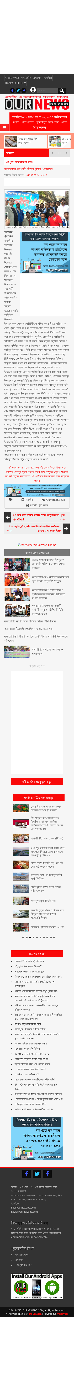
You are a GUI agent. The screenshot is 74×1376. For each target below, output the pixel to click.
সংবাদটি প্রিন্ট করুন (39, 505)
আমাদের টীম (26, 77)
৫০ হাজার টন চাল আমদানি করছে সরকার (32, 1053)
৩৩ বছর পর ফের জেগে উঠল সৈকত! (30, 1069)
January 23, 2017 (36, 174)
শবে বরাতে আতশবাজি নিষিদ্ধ (27, 1048)
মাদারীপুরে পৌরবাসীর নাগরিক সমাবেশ (30, 1029)
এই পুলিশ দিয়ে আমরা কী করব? (28, 966)
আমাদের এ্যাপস (21, 1254)
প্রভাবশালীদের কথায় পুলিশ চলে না (29, 961)
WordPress (62, 1314)
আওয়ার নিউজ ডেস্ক (14, 175)
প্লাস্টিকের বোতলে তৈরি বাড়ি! (27, 1074)
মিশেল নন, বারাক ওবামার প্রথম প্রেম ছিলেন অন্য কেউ (38, 976)
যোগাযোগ (37, 77)
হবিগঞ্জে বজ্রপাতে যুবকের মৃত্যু (28, 1024)
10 (54, 937)
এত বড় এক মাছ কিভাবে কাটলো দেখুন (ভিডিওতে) (36, 991)
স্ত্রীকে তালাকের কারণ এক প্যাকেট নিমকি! (32, 1064)
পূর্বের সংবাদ (39, 517)
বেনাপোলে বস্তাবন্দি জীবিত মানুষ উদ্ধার (31, 1058)
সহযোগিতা (47, 77)
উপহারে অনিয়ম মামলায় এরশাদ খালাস (31, 1043)
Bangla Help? (15, 83)
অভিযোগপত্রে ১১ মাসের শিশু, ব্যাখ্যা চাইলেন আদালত (38, 1093)
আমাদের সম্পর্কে (12, 77)
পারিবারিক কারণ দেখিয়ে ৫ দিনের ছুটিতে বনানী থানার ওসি (38, 1099)
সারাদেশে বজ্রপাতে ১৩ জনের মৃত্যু (29, 971)
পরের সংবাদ (34, 528)
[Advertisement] (37, 37)
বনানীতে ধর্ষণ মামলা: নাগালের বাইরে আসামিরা (34, 1109)
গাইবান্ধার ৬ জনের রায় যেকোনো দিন (30, 1104)
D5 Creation (35, 1314)
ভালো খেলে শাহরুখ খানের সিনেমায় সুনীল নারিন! (35, 1079)
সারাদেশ (9, 162)
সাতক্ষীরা (29, 499)
